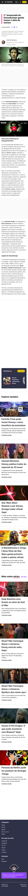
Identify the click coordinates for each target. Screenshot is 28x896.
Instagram (4, 841)
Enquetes (4, 860)
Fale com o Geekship (23, 885)
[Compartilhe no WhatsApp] (18, 27)
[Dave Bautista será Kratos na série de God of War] (14, 615)
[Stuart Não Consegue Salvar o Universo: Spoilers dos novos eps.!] (14, 703)
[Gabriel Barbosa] (3, 44)
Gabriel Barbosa (12, 41)
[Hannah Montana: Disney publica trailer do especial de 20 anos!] (14, 468)
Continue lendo (6, 452)
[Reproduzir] (14, 132)
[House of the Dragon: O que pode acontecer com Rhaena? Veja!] (14, 746)
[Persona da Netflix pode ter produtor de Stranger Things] (14, 788)
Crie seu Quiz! (20, 383)
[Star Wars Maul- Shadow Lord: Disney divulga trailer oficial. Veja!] (14, 514)
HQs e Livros (5, 830)
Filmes (3, 825)
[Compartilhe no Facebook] (13, 27)
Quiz (2, 858)
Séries (3, 832)
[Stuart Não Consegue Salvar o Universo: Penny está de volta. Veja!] (14, 657)
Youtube (3, 851)
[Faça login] (20, 2)
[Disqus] (14, 332)
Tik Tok (3, 844)
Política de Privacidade (4, 885)
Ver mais (23, 603)
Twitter (3, 848)
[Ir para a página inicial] (8, 2)
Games (3, 827)
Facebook (4, 839)
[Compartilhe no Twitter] (15, 27)
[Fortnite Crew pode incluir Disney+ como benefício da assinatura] (14, 421)
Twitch (3, 846)
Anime (3, 823)
